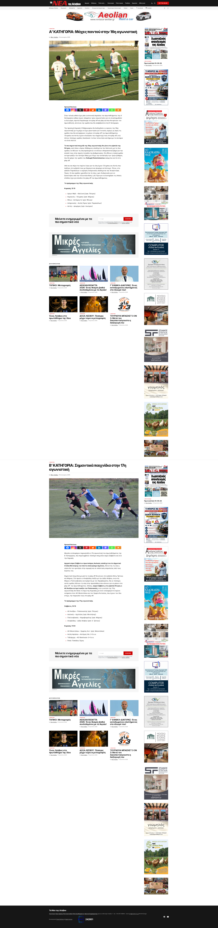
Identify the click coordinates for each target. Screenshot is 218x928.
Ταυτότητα (52, 913)
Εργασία (79, 8)
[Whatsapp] (112, 109)
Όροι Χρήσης (59, 913)
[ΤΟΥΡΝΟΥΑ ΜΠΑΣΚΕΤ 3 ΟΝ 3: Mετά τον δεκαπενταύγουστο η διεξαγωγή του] (124, 304)
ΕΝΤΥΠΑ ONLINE (163, 3)
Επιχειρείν (63, 8)
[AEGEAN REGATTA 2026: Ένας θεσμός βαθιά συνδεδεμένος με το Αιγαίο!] (94, 274)
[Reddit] (93, 109)
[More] (118, 109)
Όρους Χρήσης (126, 223)
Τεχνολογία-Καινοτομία (114, 8)
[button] (152, 3)
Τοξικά (125, 8)
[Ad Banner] (93, 244)
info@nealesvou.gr (134, 913)
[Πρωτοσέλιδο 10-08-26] (156, 43)
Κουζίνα (87, 8)
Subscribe (128, 219)
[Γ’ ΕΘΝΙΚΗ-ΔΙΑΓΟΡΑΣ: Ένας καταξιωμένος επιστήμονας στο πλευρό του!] (124, 274)
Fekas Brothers (60, 919)
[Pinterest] (87, 109)
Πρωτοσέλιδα (148, 61)
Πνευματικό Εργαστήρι (98, 8)
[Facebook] (67, 109)
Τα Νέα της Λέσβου (57, 910)
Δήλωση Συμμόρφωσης (91, 913)
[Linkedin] (99, 109)
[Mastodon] (106, 109)
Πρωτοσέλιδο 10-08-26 (153, 63)
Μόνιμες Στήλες (53, 8)
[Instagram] (74, 109)
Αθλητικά (52, 28)
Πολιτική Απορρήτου (113, 223)
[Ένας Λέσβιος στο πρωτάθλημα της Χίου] (63, 304)
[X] (80, 109)
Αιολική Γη (72, 8)
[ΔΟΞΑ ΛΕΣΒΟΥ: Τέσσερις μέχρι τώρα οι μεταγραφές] (94, 304)
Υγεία (131, 8)
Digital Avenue (68, 919)
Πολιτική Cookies (68, 913)
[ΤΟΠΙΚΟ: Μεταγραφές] (63, 274)
